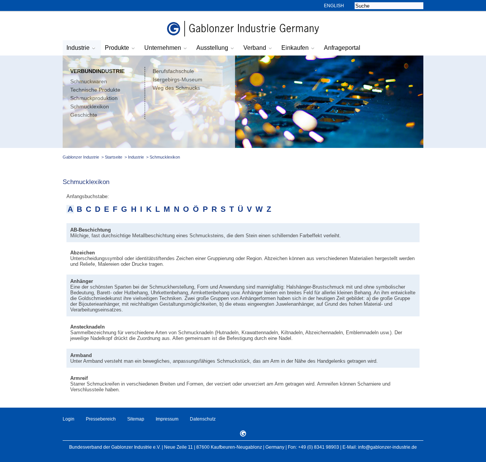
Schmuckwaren (88, 81)
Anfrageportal (342, 47)
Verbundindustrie (97, 71)
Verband (254, 47)
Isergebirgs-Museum (177, 79)
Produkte (117, 47)
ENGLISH (334, 5)
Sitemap (135, 419)
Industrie (78, 47)
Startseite (113, 157)
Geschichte (83, 115)
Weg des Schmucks (176, 88)
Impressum (167, 419)
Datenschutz (203, 419)
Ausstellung (212, 47)
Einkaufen (295, 47)
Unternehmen (162, 47)
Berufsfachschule (173, 71)
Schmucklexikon (89, 106)
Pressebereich (101, 419)
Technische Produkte (95, 90)
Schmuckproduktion (94, 98)
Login (68, 419)
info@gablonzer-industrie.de (387, 447)
